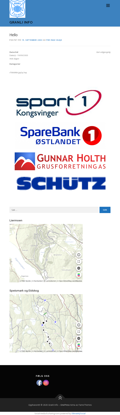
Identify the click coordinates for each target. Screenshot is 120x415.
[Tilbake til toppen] (60, 398)
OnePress (65, 404)
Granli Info (21, 22)
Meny (107, 5)
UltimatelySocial (78, 413)
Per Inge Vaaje (54, 40)
